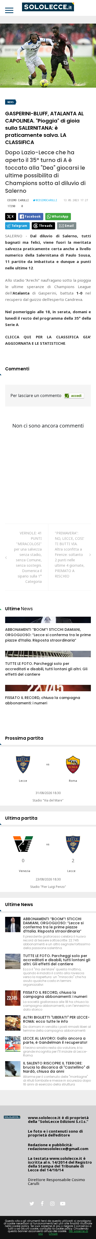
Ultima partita (21, 818)
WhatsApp (60, 216)
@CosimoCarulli (46, 200)
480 (14, 693)
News (10, 102)
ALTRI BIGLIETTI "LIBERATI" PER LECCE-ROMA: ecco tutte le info (56, 1019)
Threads (45, 226)
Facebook (33, 216)
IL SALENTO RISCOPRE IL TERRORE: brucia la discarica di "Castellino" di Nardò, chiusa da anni (56, 1067)
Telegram (19, 226)
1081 (14, 624)
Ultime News (19, 904)
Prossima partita (24, 738)
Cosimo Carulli (18, 200)
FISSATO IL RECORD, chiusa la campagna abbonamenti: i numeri (42, 700)
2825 (14, 659)
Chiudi (53, 1234)
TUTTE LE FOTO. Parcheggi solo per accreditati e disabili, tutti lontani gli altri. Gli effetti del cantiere (46, 669)
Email (69, 226)
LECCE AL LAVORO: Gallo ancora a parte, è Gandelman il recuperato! (55, 1040)
